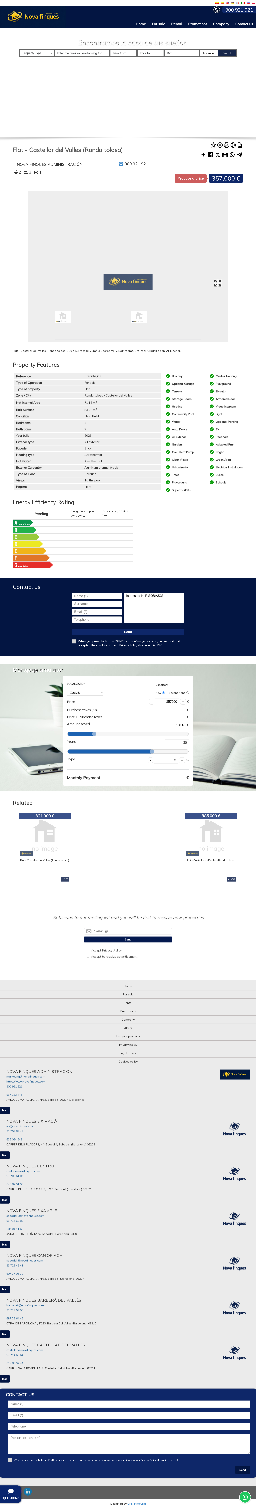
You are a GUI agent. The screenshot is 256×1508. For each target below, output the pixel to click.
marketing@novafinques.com (25, 1076)
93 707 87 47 (14, 1131)
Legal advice (128, 1053)
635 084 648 (14, 1139)
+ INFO (65, 879)
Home (141, 24)
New (158, 692)
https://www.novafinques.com (26, 1081)
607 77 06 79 (14, 1273)
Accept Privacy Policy (106, 950)
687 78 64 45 (14, 1318)
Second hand (177, 692)
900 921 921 (14, 1086)
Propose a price (191, 178)
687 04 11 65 (14, 1229)
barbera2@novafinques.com (25, 1305)
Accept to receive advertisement (114, 956)
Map (4, 1110)
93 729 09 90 (14, 1310)
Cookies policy (128, 1061)
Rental (176, 24)
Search (227, 53)
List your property (128, 1036)
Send (128, 632)
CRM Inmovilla (136, 1503)
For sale (158, 24)
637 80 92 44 (14, 1363)
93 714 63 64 (14, 1355)
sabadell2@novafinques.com (25, 1216)
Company (221, 24)
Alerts (128, 1028)
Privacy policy (128, 1045)
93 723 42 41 (14, 1265)
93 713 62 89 (14, 1221)
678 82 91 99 (14, 1184)
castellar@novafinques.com (24, 1350)
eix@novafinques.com (20, 1126)
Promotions (197, 24)
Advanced (209, 53)
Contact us (244, 24)
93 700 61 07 (14, 1176)
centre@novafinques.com (23, 1171)
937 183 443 (14, 1094)
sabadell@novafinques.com (24, 1260)
